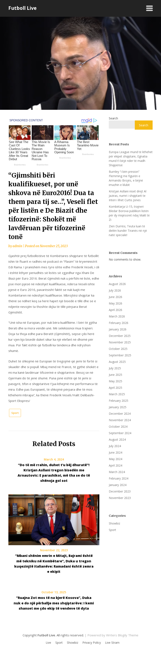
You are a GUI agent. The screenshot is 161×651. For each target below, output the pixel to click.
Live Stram (112, 642)
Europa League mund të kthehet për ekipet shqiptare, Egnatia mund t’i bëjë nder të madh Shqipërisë (131, 158)
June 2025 (115, 375)
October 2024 (118, 426)
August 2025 (117, 362)
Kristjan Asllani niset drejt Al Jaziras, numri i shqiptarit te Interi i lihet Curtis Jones (127, 195)
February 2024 (118, 478)
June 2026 (115, 297)
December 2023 (120, 491)
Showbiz (114, 523)
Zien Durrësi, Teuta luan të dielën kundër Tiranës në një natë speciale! (128, 230)
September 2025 (120, 355)
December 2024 (120, 414)
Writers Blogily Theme (122, 635)
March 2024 (117, 472)
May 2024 (115, 459)
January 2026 (117, 329)
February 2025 (118, 401)
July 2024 (115, 446)
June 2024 (115, 452)
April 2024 (115, 465)
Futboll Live (22, 8)
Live (48, 642)
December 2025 (120, 336)
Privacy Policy (91, 642)
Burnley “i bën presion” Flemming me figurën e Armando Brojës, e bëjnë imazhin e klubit (126, 178)
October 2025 (118, 349)
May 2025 (115, 381)
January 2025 (117, 407)
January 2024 (117, 485)
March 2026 (117, 316)
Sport (15, 413)
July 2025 (115, 368)
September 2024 (120, 433)
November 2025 (120, 342)
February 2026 (118, 323)
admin (17, 246)
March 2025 (117, 394)
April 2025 (115, 388)
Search (113, 118)
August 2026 (117, 284)
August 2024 (117, 439)
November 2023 (120, 498)
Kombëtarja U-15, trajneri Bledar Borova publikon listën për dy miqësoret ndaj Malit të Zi (129, 213)
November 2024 (120, 420)
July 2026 (115, 290)
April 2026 (115, 310)
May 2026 (115, 303)
